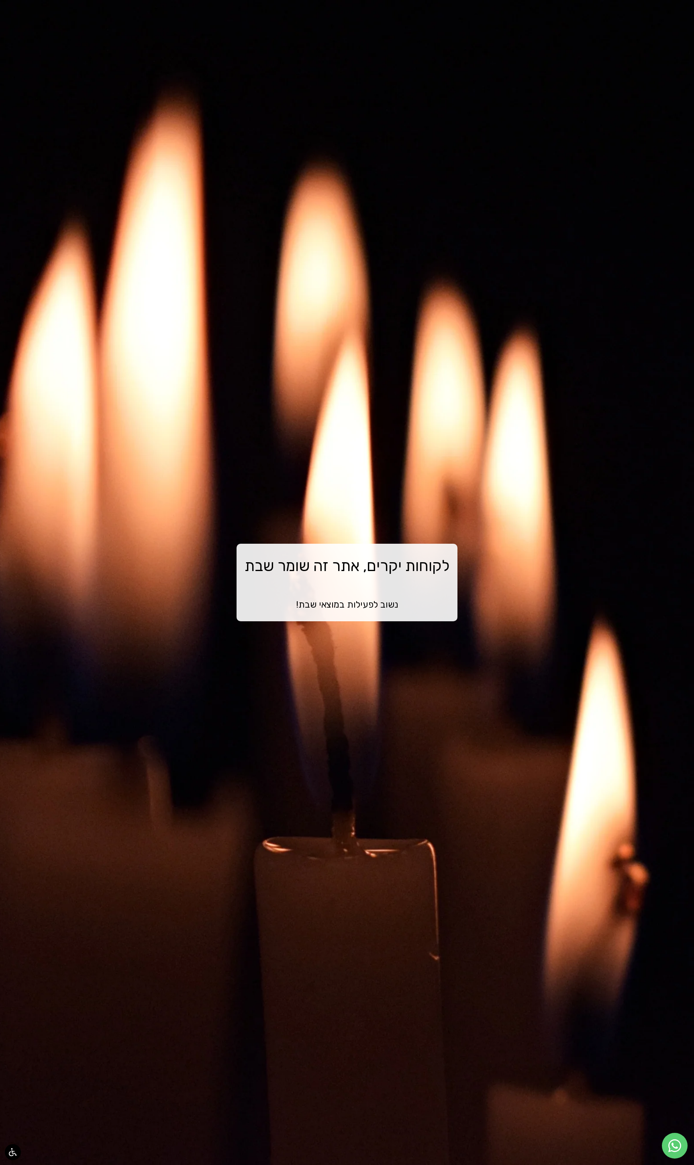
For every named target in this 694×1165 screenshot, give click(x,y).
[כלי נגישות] (13, 1152)
